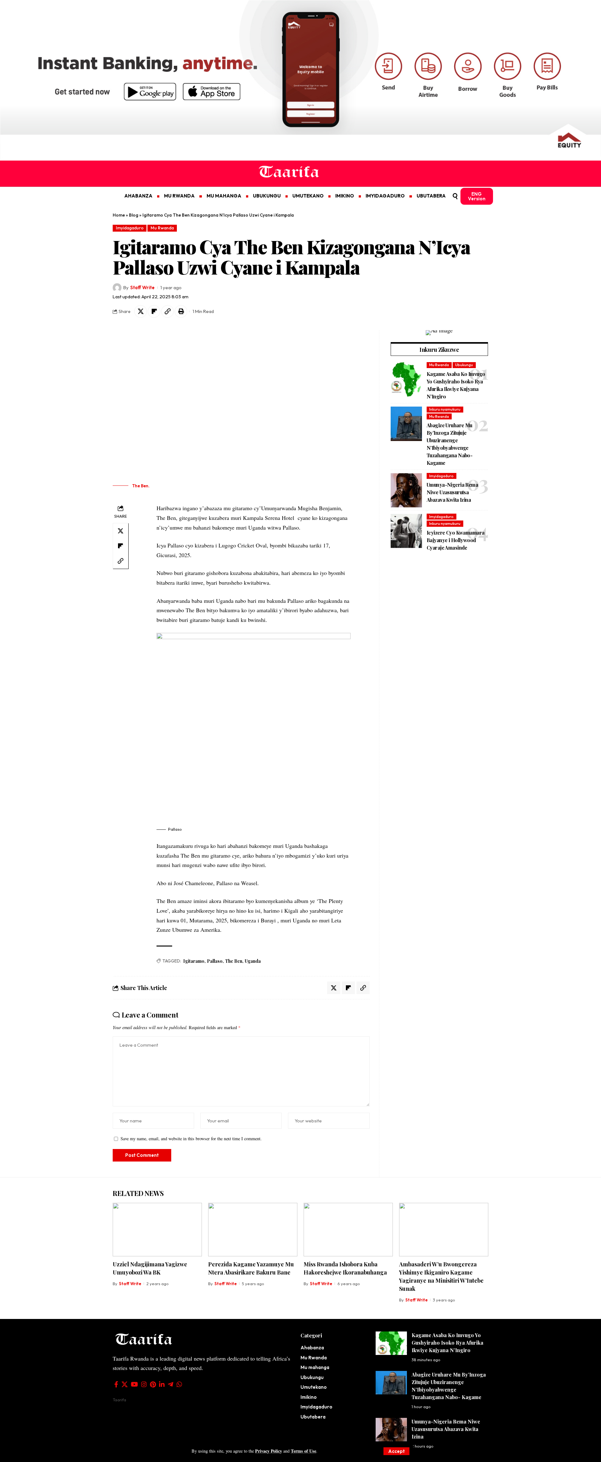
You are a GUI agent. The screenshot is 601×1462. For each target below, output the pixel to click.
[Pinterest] (152, 1384)
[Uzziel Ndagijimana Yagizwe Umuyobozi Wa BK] (157, 1229)
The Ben (233, 961)
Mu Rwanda (162, 228)
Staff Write (142, 287)
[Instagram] (144, 1384)
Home (119, 215)
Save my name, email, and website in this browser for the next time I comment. (191, 1138)
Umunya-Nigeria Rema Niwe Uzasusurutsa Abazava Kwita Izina (452, 492)
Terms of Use (303, 1451)
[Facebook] (116, 1384)
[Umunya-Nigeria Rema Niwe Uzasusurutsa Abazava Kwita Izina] (406, 490)
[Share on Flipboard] (154, 311)
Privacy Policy (268, 1451)
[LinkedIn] (161, 1384)
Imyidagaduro (130, 228)
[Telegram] (170, 1384)
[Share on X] (140, 311)
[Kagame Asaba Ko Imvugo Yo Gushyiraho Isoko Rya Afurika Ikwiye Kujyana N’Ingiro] (406, 379)
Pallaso (215, 961)
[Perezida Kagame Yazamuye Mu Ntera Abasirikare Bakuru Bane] (252, 1229)
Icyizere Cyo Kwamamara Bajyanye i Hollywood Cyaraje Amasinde (455, 540)
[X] (124, 1384)
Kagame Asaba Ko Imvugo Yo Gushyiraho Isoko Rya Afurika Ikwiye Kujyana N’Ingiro (447, 1342)
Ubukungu (464, 365)
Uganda (253, 961)
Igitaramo (193, 961)
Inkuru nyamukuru (444, 409)
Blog (133, 215)
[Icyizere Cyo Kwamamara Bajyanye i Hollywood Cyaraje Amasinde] (406, 531)
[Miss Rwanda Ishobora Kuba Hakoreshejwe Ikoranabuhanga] (348, 1229)
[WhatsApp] (179, 1384)
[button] (396, 1451)
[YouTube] (134, 1384)
